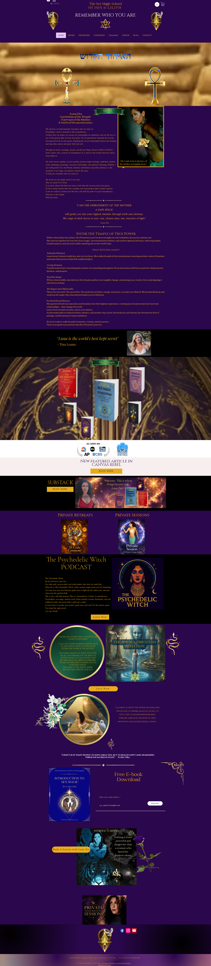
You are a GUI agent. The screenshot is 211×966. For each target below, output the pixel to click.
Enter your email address (109, 797)
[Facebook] (122, 930)
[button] (163, 4)
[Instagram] (128, 930)
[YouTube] (134, 930)
